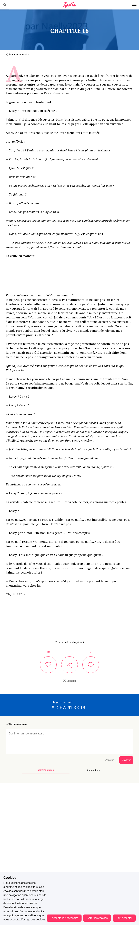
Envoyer (126, 760)
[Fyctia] (69, 5)
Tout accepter (124, 918)
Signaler (71, 680)
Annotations (93, 770)
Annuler (109, 760)
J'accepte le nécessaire (64, 918)
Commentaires (46, 770)
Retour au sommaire (18, 54)
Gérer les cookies (97, 918)
